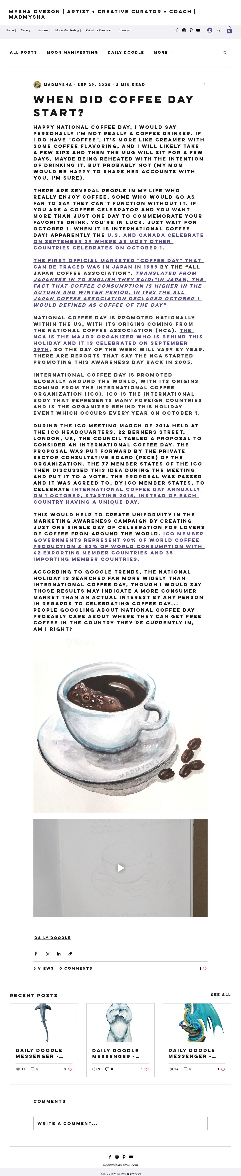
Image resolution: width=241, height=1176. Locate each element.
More (161, 52)
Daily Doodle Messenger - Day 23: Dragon (195, 1053)
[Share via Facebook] (35, 953)
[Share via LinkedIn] (58, 953)
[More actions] (205, 85)
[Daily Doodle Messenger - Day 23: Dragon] (197, 1022)
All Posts (23, 52)
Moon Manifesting (72, 52)
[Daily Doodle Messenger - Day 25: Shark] (44, 1022)
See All (221, 994)
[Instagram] (184, 30)
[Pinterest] (191, 30)
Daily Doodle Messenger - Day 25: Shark (40, 1053)
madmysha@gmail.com (120, 1164)
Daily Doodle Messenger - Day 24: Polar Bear (116, 1053)
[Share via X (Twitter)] (47, 953)
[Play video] (120, 868)
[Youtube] (198, 30)
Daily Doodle (126, 52)
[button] (229, 29)
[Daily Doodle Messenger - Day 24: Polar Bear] (121, 1022)
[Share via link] (70, 953)
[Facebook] (177, 30)
